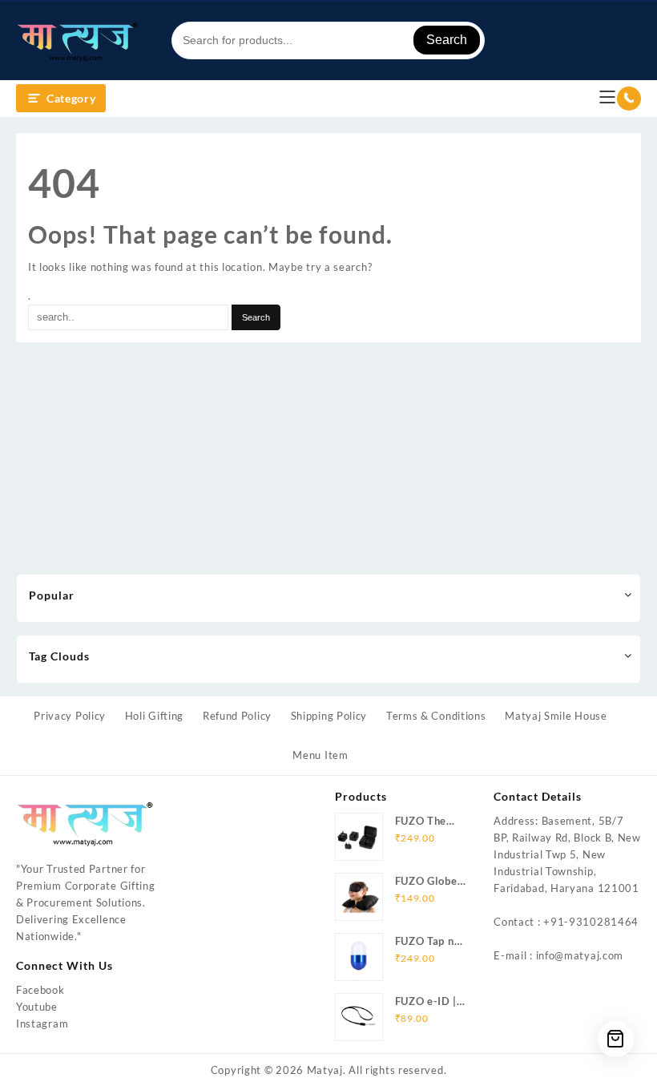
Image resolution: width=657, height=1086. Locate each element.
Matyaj (325, 1070)
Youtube (37, 1006)
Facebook (40, 989)
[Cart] (616, 1039)
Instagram (42, 1023)
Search (446, 39)
